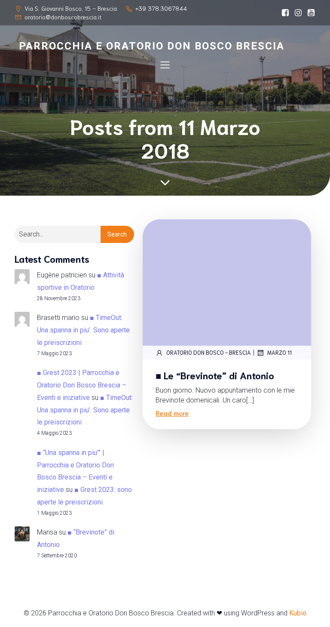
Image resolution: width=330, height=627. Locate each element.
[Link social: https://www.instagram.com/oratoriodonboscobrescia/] (296, 12)
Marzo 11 (279, 352)
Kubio (297, 613)
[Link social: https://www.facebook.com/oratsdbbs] (283, 12)
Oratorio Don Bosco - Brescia (208, 352)
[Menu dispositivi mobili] (165, 64)
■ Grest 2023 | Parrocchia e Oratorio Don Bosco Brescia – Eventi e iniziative (81, 385)
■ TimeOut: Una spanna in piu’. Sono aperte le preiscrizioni (83, 330)
